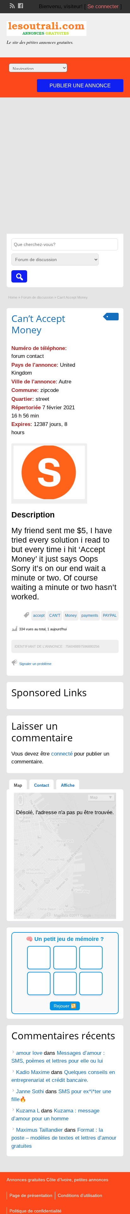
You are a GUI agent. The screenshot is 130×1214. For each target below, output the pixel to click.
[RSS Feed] (11, 5)
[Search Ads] (19, 276)
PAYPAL (110, 615)
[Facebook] (19, 5)
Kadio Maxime (33, 1072)
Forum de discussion (37, 297)
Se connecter (103, 6)
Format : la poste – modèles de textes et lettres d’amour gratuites (63, 1138)
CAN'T (54, 615)
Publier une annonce (80, 85)
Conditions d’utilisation (80, 1195)
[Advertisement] (65, 166)
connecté (62, 754)
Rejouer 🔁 (65, 1005)
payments (89, 615)
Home (12, 297)
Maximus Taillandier (39, 1130)
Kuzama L (27, 1111)
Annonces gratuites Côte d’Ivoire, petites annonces (57, 1179)
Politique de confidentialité (35, 1210)
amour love (29, 1053)
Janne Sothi (30, 1091)
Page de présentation (30, 1195)
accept (38, 615)
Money (71, 615)
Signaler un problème (35, 664)
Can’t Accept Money (38, 324)
